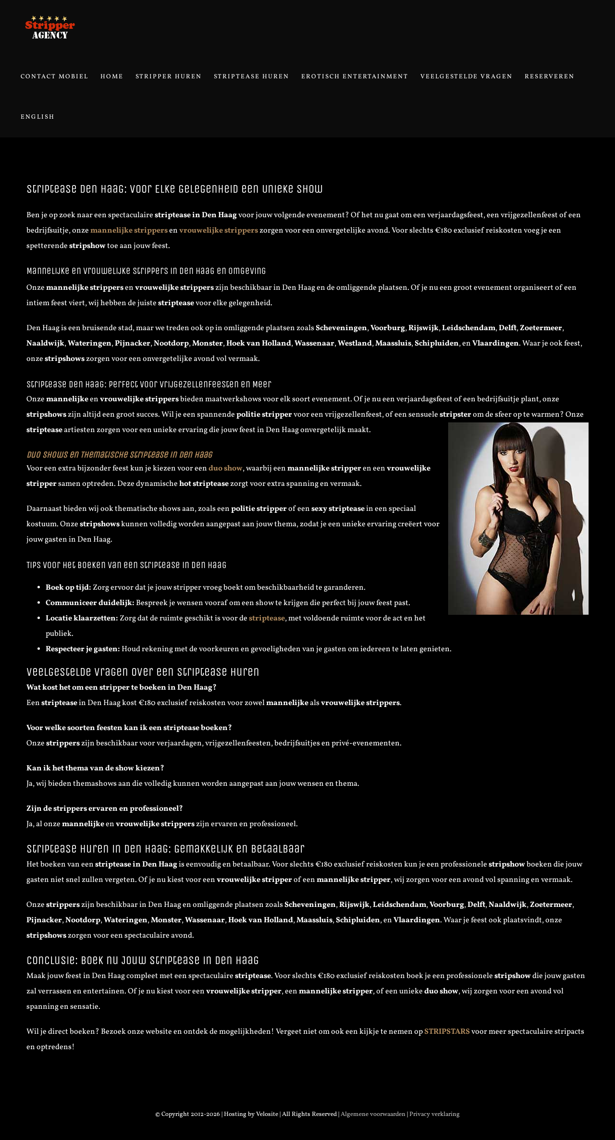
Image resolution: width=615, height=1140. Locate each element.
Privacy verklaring (434, 1114)
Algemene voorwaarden (373, 1114)
